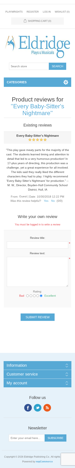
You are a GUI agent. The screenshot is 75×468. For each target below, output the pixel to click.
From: (14, 196)
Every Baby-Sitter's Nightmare (38, 109)
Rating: (37, 291)
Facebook (28, 408)
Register (33, 11)
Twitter (37, 408)
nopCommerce (44, 461)
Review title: (37, 237)
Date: (32, 196)
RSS (47, 408)
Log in (47, 11)
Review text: (37, 253)
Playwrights (14, 11)
